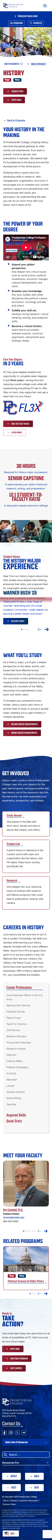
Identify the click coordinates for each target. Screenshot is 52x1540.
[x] (17, 1433)
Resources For (10, 1462)
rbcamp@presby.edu (13, 1217)
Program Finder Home (28, 16)
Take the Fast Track (20, 423)
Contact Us (11, 1423)
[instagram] (11, 1433)
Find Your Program (19, 1358)
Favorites (37, 23)
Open (45, 5)
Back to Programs (16, 120)
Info (36, 1476)
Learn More (16, 432)
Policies (14, 1500)
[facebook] (4, 1433)
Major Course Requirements (24, 724)
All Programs (16, 23)
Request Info (17, 91)
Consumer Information (28, 1500)
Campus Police (9, 1504)
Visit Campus (16, 1368)
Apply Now (16, 100)
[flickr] (24, 1433)
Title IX (6, 1500)
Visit (13, 1487)
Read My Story (17, 621)
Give (36, 1487)
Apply (14, 1476)
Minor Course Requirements (24, 733)
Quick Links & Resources (16, 1442)
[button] (21, 629)
